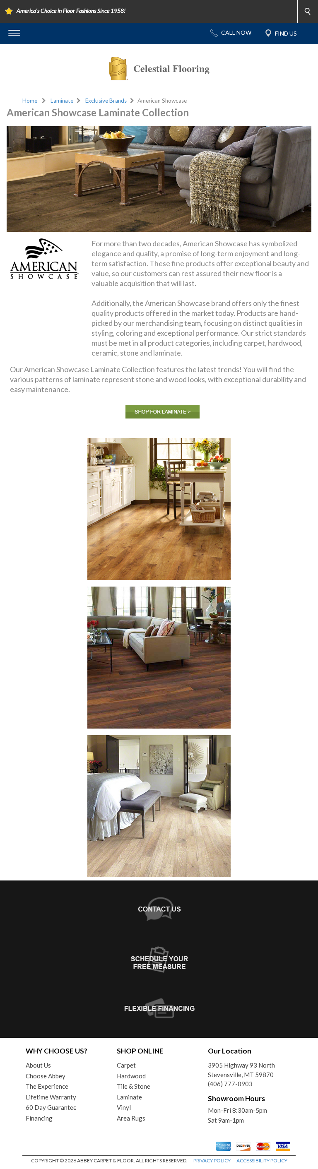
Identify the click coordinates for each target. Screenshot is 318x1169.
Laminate (62, 100)
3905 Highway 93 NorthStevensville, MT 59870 (241, 1069)
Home (29, 100)
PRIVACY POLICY (212, 1160)
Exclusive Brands (106, 100)
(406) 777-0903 (230, 1083)
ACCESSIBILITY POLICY (261, 1160)
